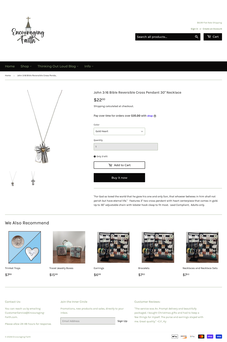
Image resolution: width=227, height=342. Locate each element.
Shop (25, 66)
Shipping (99, 106)
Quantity (98, 140)
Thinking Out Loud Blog (57, 66)
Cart (215, 36)
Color (96, 124)
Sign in (194, 29)
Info (88, 66)
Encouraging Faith (22, 337)
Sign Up (122, 321)
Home (10, 66)
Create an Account (212, 29)
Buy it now (119, 177)
